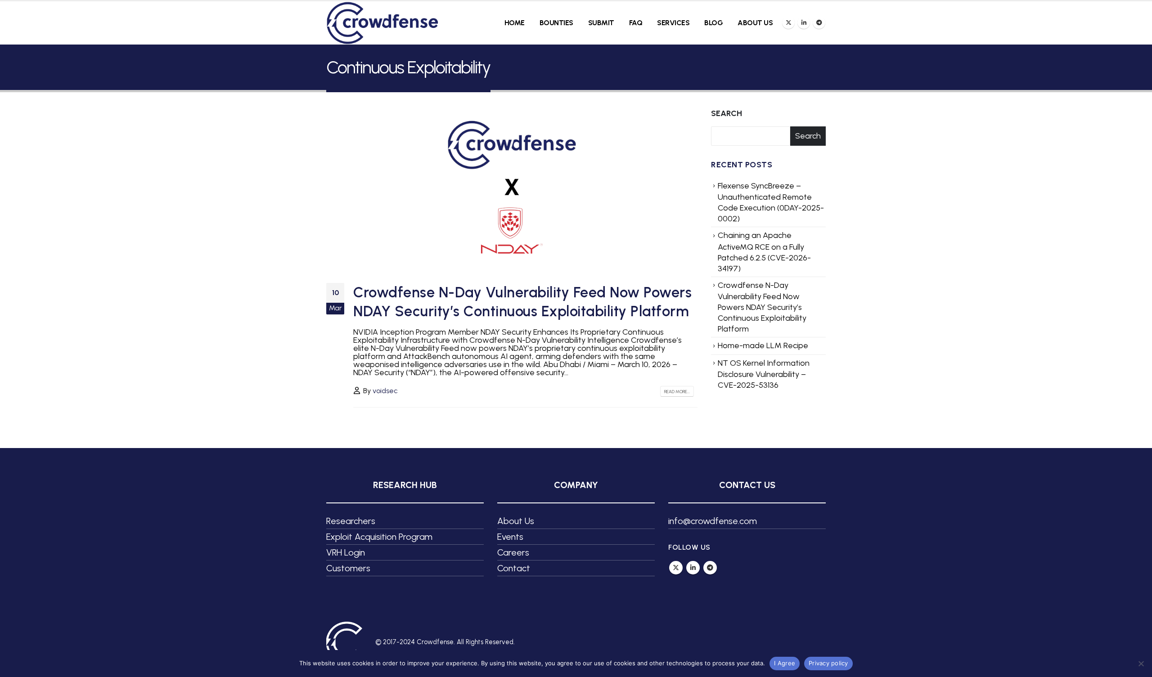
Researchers (350, 521)
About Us (755, 22)
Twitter (676, 567)
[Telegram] (819, 22)
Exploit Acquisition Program (379, 536)
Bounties (556, 22)
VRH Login (345, 552)
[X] (788, 22)
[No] (1140, 663)
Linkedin (693, 567)
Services (673, 22)
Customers (348, 568)
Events (510, 536)
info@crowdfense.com (712, 521)
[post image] (512, 188)
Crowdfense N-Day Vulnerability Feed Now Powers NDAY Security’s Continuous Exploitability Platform (762, 307)
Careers (513, 552)
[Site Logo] (382, 23)
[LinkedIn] (803, 22)
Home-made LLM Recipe (763, 345)
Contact (513, 568)
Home (514, 22)
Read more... (677, 392)
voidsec (385, 390)
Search (726, 113)
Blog (713, 22)
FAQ (636, 22)
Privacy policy (828, 663)
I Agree (784, 663)
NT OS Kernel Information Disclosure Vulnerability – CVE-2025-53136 (764, 374)
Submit (601, 22)
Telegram (710, 567)
